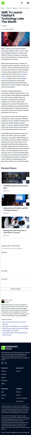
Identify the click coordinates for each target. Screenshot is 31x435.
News (8, 8)
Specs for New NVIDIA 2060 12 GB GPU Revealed (14, 323)
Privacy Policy (19, 401)
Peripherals (4, 380)
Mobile (3, 383)
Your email (4, 279)
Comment (4, 252)
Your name (4, 271)
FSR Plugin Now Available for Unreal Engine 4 (15, 326)
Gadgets (3, 377)
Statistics (3, 395)
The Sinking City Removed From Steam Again (15, 187)
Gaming (15, 8)
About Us (18, 392)
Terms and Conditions (22, 398)
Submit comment (15, 289)
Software (3, 371)
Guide (2, 398)
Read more (6, 190)
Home (2, 8)
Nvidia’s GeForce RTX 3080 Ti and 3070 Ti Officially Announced (15, 209)
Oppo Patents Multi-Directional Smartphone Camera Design (15, 334)
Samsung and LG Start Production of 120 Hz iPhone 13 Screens (14, 231)
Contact (18, 395)
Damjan (5, 26)
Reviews (18, 371)
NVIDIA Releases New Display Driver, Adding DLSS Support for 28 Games (15, 329)
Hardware (3, 374)
